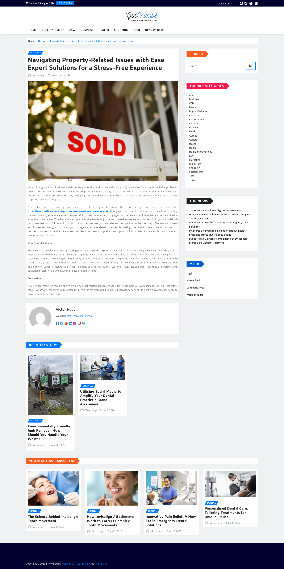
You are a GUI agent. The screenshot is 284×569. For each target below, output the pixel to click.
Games (193, 135)
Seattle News (83, 563)
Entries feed (193, 280)
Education (194, 115)
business (87, 29)
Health (104, 29)
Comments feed (195, 287)
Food (192, 131)
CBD (191, 103)
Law (72, 29)
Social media (196, 171)
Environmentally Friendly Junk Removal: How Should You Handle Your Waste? (49, 432)
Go (250, 66)
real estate (195, 163)
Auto (192, 95)
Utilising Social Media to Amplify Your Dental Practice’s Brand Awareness (100, 397)
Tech (136, 29)
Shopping (121, 29)
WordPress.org (195, 294)
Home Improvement (200, 151)
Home (33, 29)
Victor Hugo (39, 75)
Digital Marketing (198, 111)
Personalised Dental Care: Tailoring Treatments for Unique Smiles (226, 512)
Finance (193, 127)
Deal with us (154, 29)
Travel (192, 180)
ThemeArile (101, 563)
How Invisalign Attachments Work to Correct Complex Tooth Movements (111, 520)
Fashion (193, 123)
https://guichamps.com (80, 316)
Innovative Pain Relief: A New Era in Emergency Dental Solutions (171, 520)
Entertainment (53, 29)
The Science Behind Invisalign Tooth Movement (215, 210)
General (193, 139)
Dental (193, 107)
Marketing (194, 159)
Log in (190, 273)
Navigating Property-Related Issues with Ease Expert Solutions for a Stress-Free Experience (85, 40)
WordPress (68, 563)
